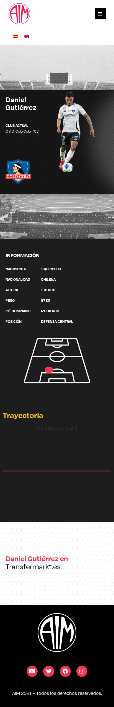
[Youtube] (32, 671)
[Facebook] (65, 671)
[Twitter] (48, 671)
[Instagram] (81, 671)
